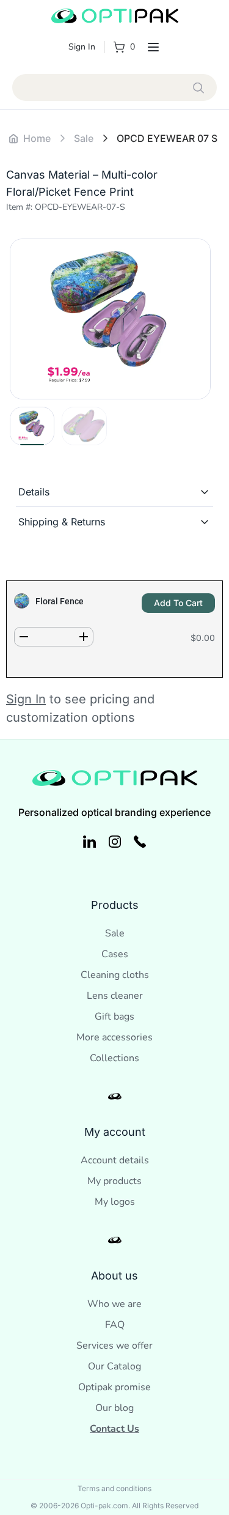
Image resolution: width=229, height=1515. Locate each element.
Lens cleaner (115, 995)
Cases (114, 954)
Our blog (114, 1408)
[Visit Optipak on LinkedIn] (89, 841)
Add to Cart (178, 603)
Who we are (114, 1304)
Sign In (81, 47)
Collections (114, 1058)
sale (83, 138)
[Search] (199, 88)
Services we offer (114, 1345)
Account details (115, 1160)
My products (114, 1181)
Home (37, 138)
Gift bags (114, 1016)
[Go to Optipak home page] (114, 17)
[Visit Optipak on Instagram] (115, 841)
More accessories (114, 1037)
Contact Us (114, 1428)
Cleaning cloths (115, 975)
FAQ (115, 1325)
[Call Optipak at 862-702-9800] (140, 841)
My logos (115, 1202)
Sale (115, 933)
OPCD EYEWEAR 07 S (167, 138)
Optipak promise (114, 1387)
